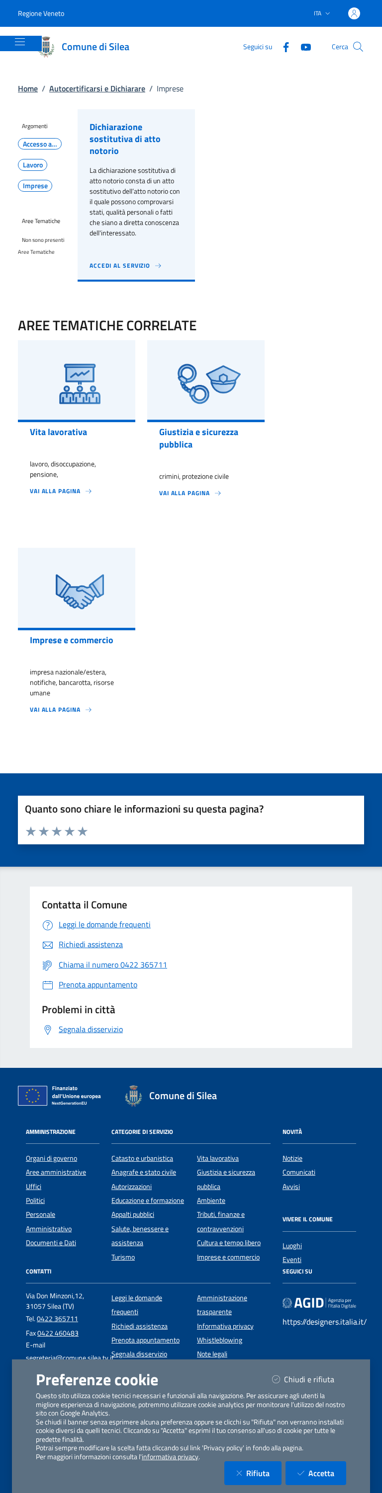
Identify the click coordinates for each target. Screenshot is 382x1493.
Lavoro (33, 164)
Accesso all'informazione (42, 144)
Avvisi (291, 1186)
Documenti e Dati (51, 1242)
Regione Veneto (41, 13)
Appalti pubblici (132, 1214)
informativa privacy (170, 1456)
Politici (35, 1200)
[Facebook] (282, 46)
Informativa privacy (225, 1326)
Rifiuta (264, 1473)
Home (28, 88)
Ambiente (211, 1200)
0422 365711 (57, 1318)
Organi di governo (51, 1158)
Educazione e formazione (147, 1200)
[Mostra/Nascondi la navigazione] (20, 42)
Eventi (292, 1259)
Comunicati (299, 1172)
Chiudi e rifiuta (315, 1379)
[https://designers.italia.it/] (319, 1302)
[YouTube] (302, 46)
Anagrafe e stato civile (143, 1172)
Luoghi (292, 1245)
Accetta (327, 1473)
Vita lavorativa (218, 1158)
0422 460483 (58, 1333)
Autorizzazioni (131, 1186)
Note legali (212, 1353)
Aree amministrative (56, 1172)
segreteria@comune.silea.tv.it (70, 1357)
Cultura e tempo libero (229, 1242)
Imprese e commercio (228, 1257)
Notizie (292, 1158)
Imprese (35, 185)
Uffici (33, 1186)
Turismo (123, 1257)
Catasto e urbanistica (142, 1158)
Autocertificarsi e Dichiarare (97, 88)
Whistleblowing (219, 1340)
